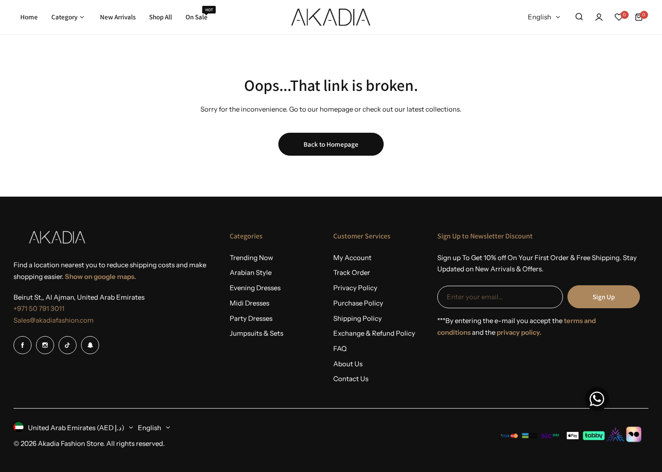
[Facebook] (23, 345)
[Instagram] (45, 345)
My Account (352, 257)
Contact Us (350, 378)
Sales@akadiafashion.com (54, 320)
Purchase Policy (358, 303)
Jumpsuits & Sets (256, 333)
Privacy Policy (355, 287)
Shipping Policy (357, 318)
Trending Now (251, 257)
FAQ (340, 348)
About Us (348, 364)
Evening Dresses (255, 287)
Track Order (351, 272)
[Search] (579, 17)
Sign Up (604, 296)
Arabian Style (251, 272)
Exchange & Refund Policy (374, 333)
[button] (597, 401)
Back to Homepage (331, 144)
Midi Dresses (249, 303)
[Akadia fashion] (331, 17)
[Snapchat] (90, 345)
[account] (599, 17)
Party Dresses (251, 318)
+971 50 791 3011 (39, 308)
